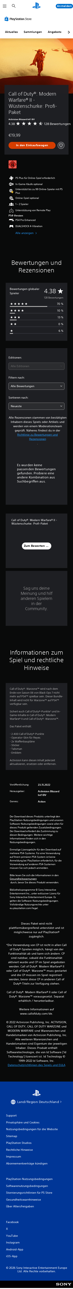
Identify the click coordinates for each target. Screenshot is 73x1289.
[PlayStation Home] (36, 6)
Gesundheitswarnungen (23, 878)
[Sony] (64, 1287)
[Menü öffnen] (4, 6)
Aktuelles (11, 32)
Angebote (54, 32)
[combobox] (36, 366)
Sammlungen (33, 32)
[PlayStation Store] (18, 19)
